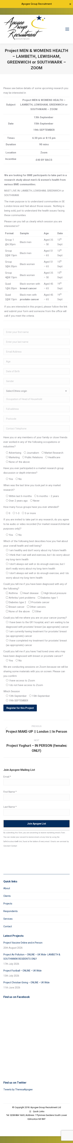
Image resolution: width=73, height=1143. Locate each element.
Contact (7, 926)
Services (8, 918)
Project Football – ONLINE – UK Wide (22, 970)
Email (7, 776)
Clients (7, 896)
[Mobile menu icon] (67, 29)
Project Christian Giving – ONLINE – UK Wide (26, 982)
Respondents (10, 911)
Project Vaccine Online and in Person (22, 942)
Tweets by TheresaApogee (18, 1089)
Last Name (10, 807)
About (6, 888)
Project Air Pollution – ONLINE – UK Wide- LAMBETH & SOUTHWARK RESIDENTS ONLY (31, 956)
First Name (10, 791)
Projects (7, 903)
